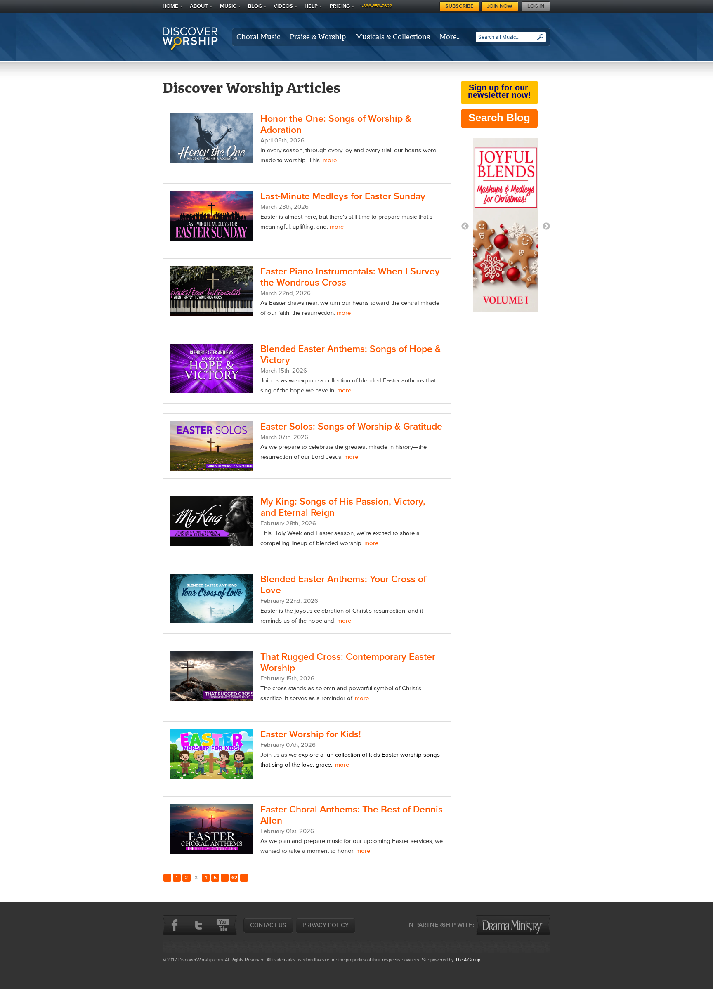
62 (234, 878)
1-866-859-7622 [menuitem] (376, 6)
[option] (505, 226)
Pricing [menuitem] (340, 6)
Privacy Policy (325, 925)
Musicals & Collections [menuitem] (393, 36)
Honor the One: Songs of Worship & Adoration (335, 124)
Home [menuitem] (170, 6)
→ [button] (546, 226)
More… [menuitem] (450, 36)
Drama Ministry (513, 925)
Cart (434, 5)
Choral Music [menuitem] (258, 36)
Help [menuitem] (311, 6)
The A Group (467, 959)
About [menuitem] (199, 6)
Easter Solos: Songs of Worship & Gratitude (351, 426)
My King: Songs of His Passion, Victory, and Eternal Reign (342, 507)
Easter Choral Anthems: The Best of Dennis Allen (351, 815)
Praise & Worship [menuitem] (318, 36)
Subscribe (459, 6)
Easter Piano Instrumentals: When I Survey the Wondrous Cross (350, 277)
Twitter (198, 925)
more (330, 160)
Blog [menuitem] (255, 6)
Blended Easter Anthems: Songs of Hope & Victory (350, 354)
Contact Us (268, 925)
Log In (535, 6)
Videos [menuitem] (283, 6)
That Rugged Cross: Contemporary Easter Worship (347, 662)
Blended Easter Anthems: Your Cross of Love (343, 585)
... (225, 878)
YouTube (222, 925)
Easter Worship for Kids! (310, 734)
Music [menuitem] (228, 6)
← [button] (465, 226)
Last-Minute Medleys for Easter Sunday (342, 196)
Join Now (499, 6)
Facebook (175, 925)
